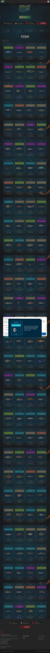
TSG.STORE (43, 1)
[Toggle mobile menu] (48, 2)
